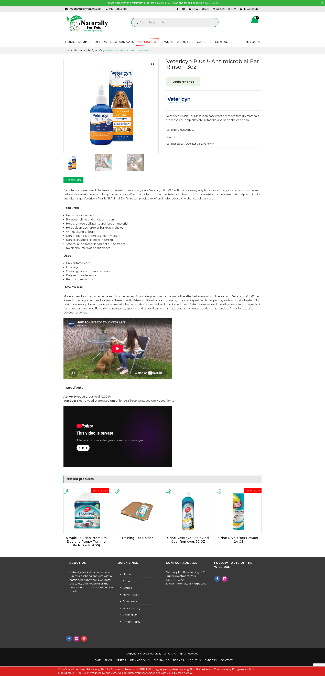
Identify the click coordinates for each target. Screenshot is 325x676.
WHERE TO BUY (225, 9)
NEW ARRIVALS (122, 42)
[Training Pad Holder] (137, 511)
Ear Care (197, 143)
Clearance (147, 42)
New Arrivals (131, 594)
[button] (153, 64)
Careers (204, 42)
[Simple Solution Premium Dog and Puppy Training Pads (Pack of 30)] (86, 511)
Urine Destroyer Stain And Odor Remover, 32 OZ (188, 539)
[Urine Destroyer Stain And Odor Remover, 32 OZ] (188, 511)
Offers (100, 42)
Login (254, 42)
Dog (188, 143)
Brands (167, 42)
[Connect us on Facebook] (177, 9)
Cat (182, 143)
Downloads (130, 601)
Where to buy (132, 608)
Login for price (183, 81)
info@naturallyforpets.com (85, 9)
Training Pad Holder (137, 538)
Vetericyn (208, 143)
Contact (222, 42)
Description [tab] (73, 179)
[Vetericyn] (179, 100)
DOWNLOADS (200, 9)
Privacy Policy (131, 621)
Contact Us (130, 615)
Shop (82, 42)
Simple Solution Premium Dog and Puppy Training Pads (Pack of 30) (86, 541)
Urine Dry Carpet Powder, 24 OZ (238, 539)
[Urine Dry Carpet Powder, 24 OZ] (238, 511)
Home (70, 42)
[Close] (322, 2)
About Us (185, 42)
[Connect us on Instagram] (183, 9)
